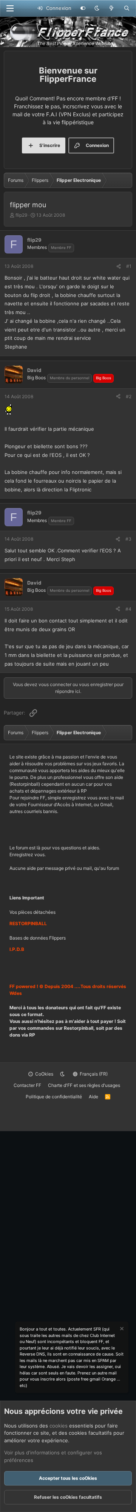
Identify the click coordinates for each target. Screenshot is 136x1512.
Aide (93, 1096)
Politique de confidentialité (54, 1096)
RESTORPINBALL (28, 923)
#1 (128, 266)
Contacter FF (27, 1085)
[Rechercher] (126, 8)
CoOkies (43, 1074)
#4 (128, 609)
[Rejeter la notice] (121, 1329)
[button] (97, 8)
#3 (128, 539)
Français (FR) (93, 1074)
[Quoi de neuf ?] (111, 8)
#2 (128, 396)
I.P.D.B (16, 949)
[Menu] (10, 8)
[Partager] (119, 266)
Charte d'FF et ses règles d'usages (84, 1085)
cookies (58, 1426)
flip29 (21, 215)
